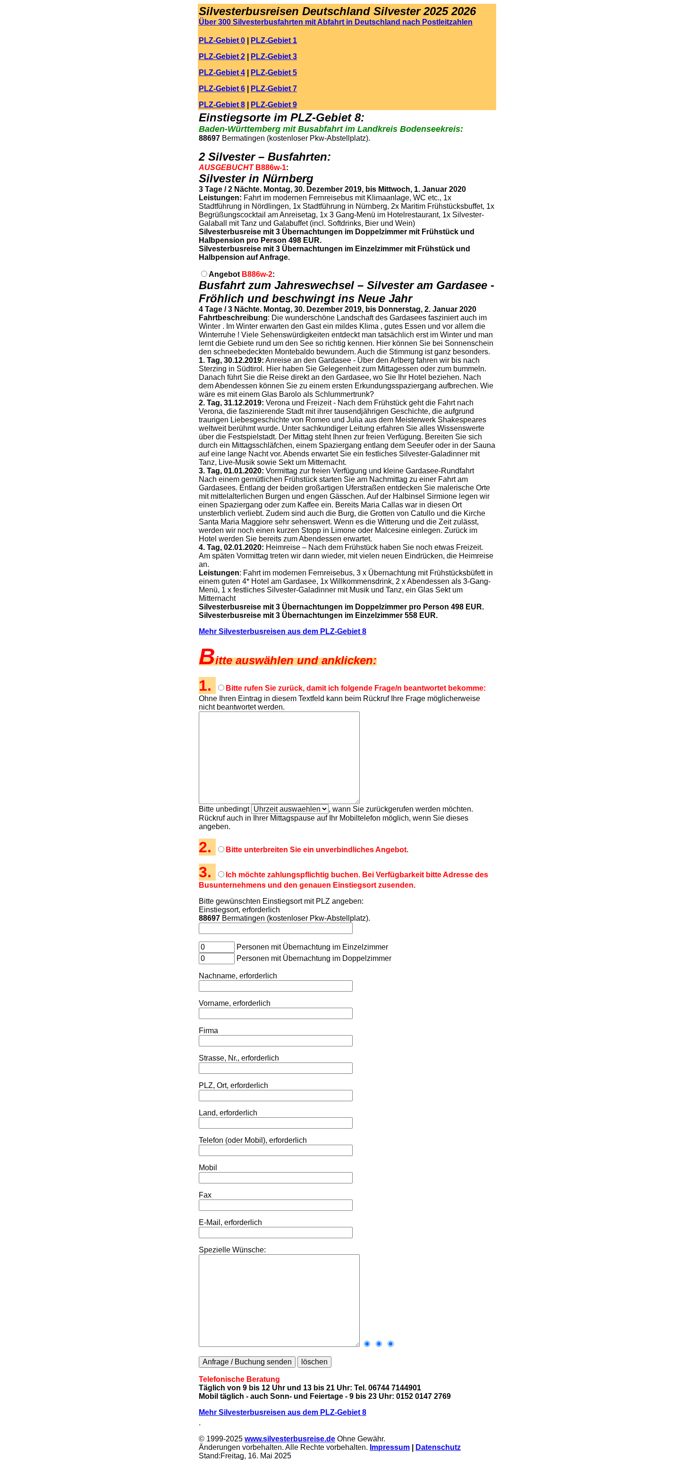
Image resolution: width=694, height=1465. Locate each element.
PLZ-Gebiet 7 (274, 89)
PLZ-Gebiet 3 (274, 56)
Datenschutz (438, 1447)
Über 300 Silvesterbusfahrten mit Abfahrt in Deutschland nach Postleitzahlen (336, 22)
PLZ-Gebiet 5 (274, 73)
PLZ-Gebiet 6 (222, 89)
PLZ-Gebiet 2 (222, 56)
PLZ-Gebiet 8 (222, 105)
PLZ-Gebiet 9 (274, 105)
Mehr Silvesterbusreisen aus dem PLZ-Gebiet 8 (282, 631)
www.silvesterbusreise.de (290, 1439)
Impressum (390, 1447)
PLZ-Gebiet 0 (222, 40)
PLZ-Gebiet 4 (222, 73)
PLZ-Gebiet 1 (274, 40)
